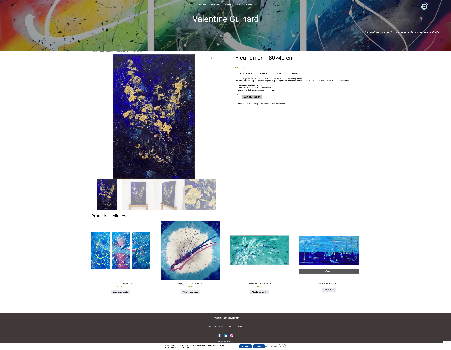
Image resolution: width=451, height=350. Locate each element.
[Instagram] (231, 335)
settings (186, 347)
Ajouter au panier (252, 97)
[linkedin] (225, 335)
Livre (238, 4)
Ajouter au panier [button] (121, 292)
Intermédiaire (120, 51)
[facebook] (219, 335)
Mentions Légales (216, 326)
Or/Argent (280, 104)
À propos (214, 4)
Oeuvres (227, 4)
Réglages (273, 346)
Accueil (202, 4)
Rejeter (259, 346)
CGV (229, 326)
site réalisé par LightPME (225, 341)
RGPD (239, 326)
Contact (248, 4)
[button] (212, 58)
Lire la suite (329, 290)
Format (110, 51)
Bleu (248, 104)
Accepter (245, 346)
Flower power (257, 104)
